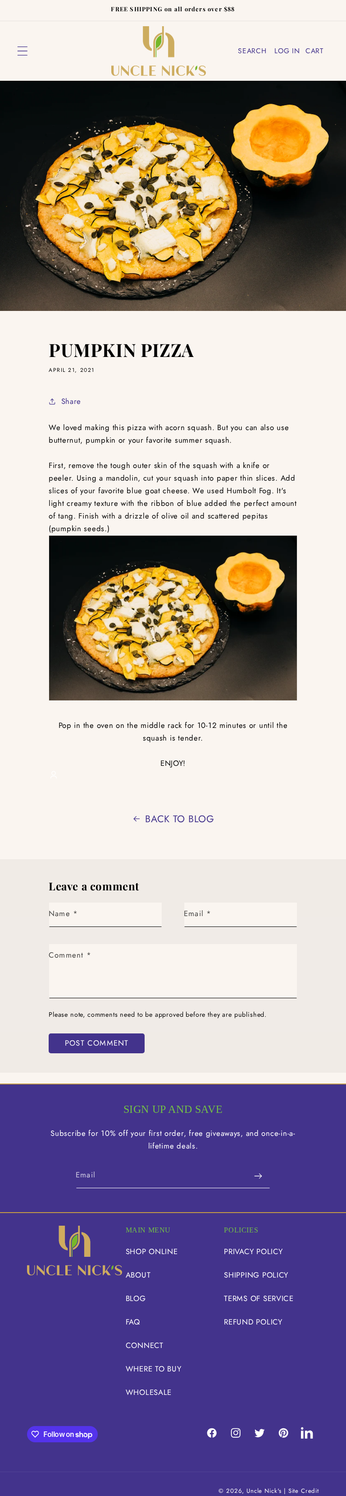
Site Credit (303, 1491)
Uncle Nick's (264, 1491)
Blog (136, 1298)
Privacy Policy (253, 1251)
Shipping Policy (256, 1274)
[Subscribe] (258, 1176)
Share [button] (71, 401)
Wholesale (149, 1392)
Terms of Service (259, 1298)
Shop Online (152, 1251)
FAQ (133, 1321)
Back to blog (179, 819)
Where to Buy (154, 1368)
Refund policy (253, 1321)
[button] (23, 51)
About (138, 1274)
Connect (145, 1345)
